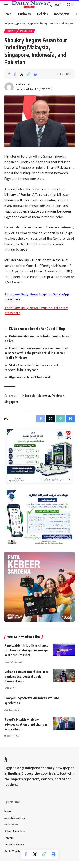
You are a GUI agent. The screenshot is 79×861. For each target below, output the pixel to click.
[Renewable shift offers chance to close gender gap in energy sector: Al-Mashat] (64, 649)
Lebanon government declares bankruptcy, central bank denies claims (26, 676)
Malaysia (43, 395)
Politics (26, 31)
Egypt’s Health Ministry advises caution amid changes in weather (26, 724)
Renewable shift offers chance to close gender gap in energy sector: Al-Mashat (26, 650)
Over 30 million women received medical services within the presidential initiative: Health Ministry (36, 353)
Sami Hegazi (23, 84)
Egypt (11, 31)
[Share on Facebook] (15, 74)
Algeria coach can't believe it (29, 377)
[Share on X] (22, 74)
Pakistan (58, 395)
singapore (11, 402)
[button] (8, 4)
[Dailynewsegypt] (29, 4)
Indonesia (29, 395)
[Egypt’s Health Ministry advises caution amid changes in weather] (64, 723)
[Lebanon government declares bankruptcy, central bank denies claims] (64, 675)
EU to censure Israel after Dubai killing (37, 329)
